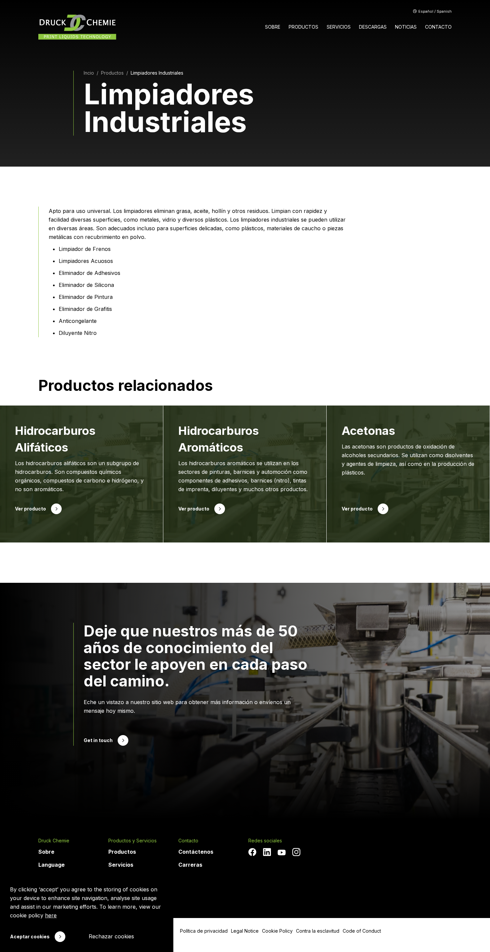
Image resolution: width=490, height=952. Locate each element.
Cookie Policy (277, 931)
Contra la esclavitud (317, 931)
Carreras (190, 864)
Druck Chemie (53, 840)
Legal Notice (245, 931)
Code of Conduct (362, 931)
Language (51, 864)
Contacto (188, 840)
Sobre (46, 851)
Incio (89, 73)
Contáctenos (195, 851)
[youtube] (282, 853)
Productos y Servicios (132, 840)
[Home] (77, 27)
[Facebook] (252, 852)
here (51, 915)
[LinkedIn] (267, 852)
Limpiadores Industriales (157, 73)
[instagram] (296, 852)
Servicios (120, 864)
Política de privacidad (204, 931)
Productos (122, 851)
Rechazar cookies (111, 936)
